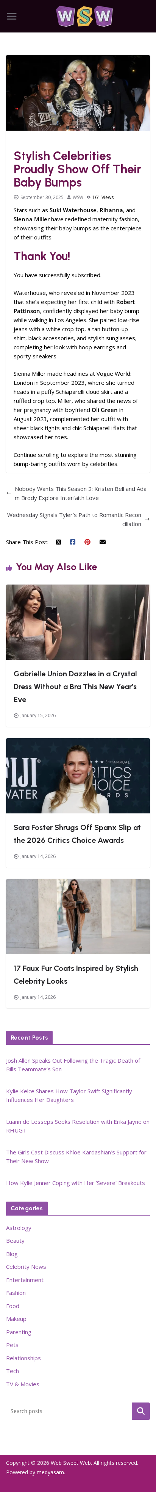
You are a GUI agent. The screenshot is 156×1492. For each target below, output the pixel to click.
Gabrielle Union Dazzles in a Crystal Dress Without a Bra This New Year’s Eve (75, 686)
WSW (78, 197)
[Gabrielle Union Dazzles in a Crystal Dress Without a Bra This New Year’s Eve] (78, 589)
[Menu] (11, 16)
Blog (12, 1253)
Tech (12, 1371)
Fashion (25, 140)
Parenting (18, 1332)
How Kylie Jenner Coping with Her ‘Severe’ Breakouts (75, 1183)
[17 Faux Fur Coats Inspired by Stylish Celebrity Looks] (78, 883)
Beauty (15, 1240)
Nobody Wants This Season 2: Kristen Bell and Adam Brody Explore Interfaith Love (81, 493)
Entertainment (25, 1280)
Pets (12, 1345)
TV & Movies (22, 1384)
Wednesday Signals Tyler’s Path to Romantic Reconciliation (74, 519)
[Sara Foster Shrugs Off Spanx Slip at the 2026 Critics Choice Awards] (78, 743)
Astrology (18, 1227)
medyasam (50, 1472)
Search (141, 1411)
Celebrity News (26, 1266)
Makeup (16, 1318)
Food (12, 1306)
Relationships (23, 1358)
